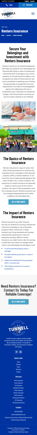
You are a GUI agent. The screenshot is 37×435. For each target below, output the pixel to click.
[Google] (20, 351)
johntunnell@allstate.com (18, 414)
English (27, 1)
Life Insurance (18, 385)
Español (32, 1)
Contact (18, 372)
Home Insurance (18, 380)
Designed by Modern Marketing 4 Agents (18, 432)
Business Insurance (18, 388)
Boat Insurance (18, 395)
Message (29, 5)
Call (11, 5)
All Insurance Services (18, 403)
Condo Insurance (18, 390)
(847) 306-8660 (19, 411)
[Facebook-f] (16, 351)
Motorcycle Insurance (18, 398)
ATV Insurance (18, 400)
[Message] (24, 5)
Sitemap (22, 430)
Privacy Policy (15, 430)
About (18, 367)
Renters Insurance (17, 35)
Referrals (18, 369)
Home (3, 35)
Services (9, 35)
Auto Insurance (18, 383)
